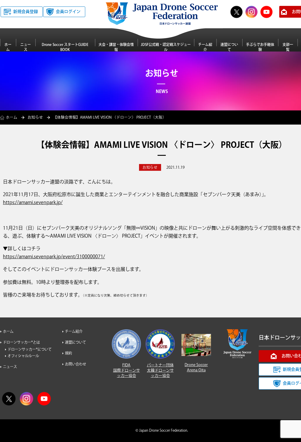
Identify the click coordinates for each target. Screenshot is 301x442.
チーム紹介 (205, 47)
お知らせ (35, 117)
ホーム (7, 47)
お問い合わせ (75, 364)
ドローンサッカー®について (30, 349)
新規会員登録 (25, 12)
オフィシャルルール (23, 356)
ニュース (25, 47)
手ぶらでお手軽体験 (260, 47)
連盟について (229, 47)
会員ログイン (68, 12)
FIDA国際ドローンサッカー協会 (126, 370)
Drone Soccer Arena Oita (196, 367)
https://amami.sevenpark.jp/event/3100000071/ (54, 257)
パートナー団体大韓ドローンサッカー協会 (160, 370)
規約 (68, 353)
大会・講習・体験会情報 (116, 47)
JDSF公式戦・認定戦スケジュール (166, 47)
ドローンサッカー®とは (21, 342)
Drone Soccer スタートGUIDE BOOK (65, 47)
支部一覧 (287, 47)
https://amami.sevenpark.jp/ (33, 202)
